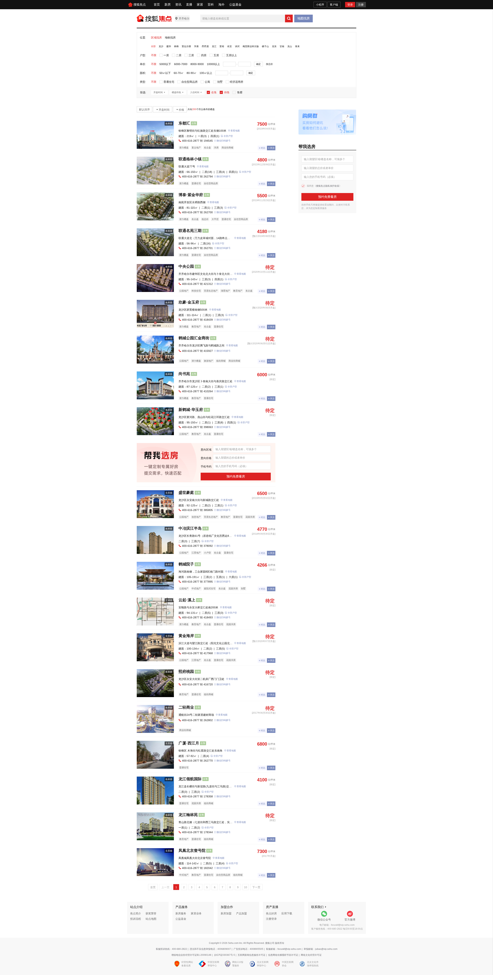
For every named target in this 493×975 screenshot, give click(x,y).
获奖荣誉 (151, 913)
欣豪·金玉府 (189, 302)
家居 (200, 4)
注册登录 (271, 918)
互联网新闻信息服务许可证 (251, 955)
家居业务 (196, 913)
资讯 (178, 4)
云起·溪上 (187, 600)
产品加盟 (241, 913)
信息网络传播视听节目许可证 (283, 955)
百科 (211, 4)
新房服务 (180, 913)
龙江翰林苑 (188, 815)
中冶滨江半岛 (190, 528)
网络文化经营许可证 (311, 955)
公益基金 (235, 4)
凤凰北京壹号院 (192, 850)
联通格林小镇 (190, 159)
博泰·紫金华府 (191, 195)
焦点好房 (271, 913)
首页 (157, 4)
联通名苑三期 (190, 230)
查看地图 (235, 130)
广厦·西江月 (189, 743)
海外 (221, 4)
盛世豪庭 (186, 492)
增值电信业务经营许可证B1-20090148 (191, 955)
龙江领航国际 (190, 779)
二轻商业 (186, 707)
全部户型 (228, 136)
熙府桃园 (186, 671)
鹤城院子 (186, 564)
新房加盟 (226, 913)
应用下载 (286, 913)
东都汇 (184, 123)
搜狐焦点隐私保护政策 (327, 186)
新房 (167, 4)
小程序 (320, 4)
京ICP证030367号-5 (224, 955)
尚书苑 (184, 374)
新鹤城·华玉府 (191, 409)
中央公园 (186, 266)
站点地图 (151, 918)
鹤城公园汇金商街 (194, 338)
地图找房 (303, 18)
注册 (361, 4)
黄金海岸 (186, 636)
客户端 (334, 4)
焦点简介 (135, 913)
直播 (189, 4)
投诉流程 (135, 918)
